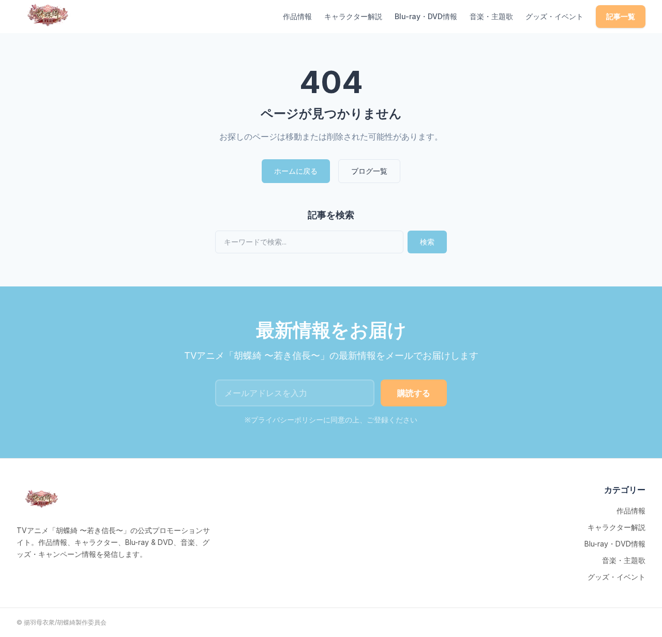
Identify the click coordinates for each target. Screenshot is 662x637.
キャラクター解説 (353, 16)
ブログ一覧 (369, 170)
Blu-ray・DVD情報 (426, 16)
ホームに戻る (296, 170)
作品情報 (297, 16)
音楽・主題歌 (491, 16)
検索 (427, 241)
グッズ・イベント (554, 16)
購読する (413, 393)
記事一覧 (620, 16)
